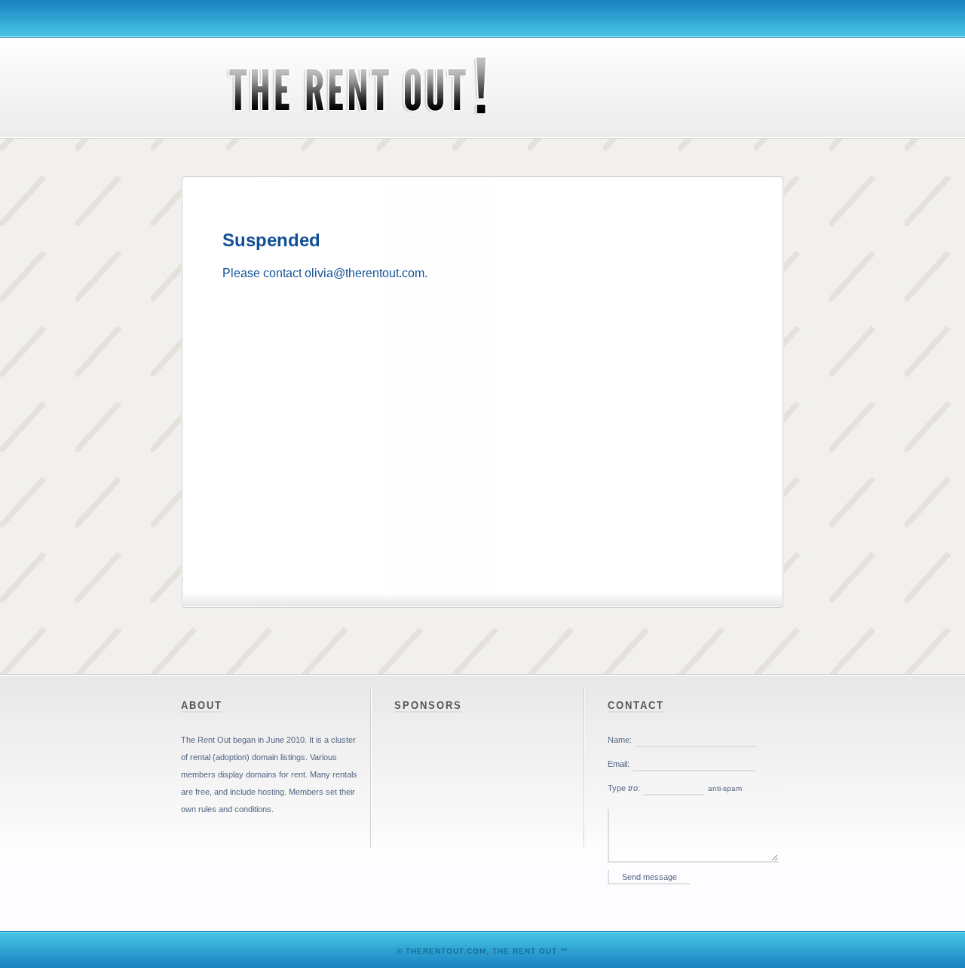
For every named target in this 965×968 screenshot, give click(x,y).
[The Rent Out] (339, 133)
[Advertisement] (482, 334)
